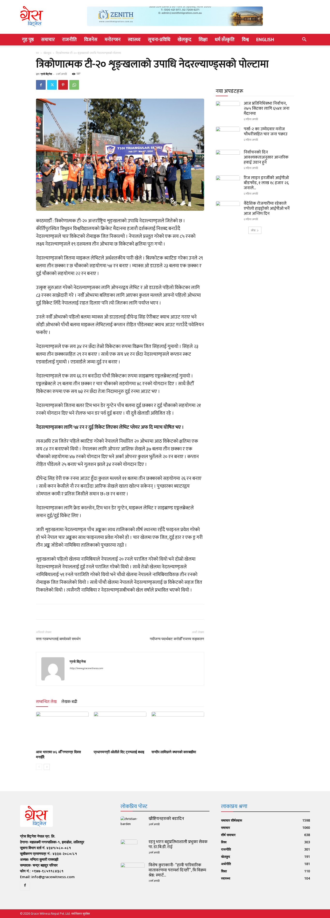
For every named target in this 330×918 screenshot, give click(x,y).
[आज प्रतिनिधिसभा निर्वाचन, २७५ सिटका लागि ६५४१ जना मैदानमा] (228, 109)
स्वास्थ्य (134, 40)
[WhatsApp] (74, 85)
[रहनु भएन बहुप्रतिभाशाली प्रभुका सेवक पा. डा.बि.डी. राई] (129, 847)
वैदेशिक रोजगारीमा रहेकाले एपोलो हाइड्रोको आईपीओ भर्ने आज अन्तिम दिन (267, 208)
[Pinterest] (63, 85)
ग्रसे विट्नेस (46, 74)
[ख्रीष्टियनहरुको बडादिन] (133, 824)
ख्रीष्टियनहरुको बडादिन (166, 818)
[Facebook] (41, 85)
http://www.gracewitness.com (86, 668)
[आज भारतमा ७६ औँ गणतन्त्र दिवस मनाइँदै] (62, 730)
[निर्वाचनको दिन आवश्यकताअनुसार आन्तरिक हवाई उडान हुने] (228, 158)
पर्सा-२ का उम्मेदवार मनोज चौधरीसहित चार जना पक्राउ (265, 131)
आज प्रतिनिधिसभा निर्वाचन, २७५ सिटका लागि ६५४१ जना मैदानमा (266, 108)
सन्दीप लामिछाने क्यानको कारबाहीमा (173, 752)
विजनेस (90, 40)
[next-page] (47, 767)
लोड (253, 230)
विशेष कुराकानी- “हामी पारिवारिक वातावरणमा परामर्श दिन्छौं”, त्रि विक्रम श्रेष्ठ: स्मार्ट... (177, 870)
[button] (304, 40)
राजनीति (69, 40)
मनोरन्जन (113, 40)
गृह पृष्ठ (28, 40)
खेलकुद (184, 40)
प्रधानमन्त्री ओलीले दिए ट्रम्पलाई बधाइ (119, 752)
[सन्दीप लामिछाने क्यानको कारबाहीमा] (177, 730)
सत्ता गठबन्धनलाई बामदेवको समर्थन (58, 639)
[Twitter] (52, 85)
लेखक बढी (69, 701)
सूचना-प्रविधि (159, 40)
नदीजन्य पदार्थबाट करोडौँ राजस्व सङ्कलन (177, 639)
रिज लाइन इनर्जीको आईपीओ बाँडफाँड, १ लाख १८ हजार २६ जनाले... (266, 183)
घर (37, 53)
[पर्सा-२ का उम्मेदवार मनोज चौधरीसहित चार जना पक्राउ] (228, 135)
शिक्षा (203, 40)
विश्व (245, 40)
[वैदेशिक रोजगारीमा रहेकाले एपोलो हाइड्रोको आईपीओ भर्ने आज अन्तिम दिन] (228, 209)
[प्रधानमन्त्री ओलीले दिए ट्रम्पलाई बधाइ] (120, 730)
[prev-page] (39, 767)
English (265, 40)
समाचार (48, 40)
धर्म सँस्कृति (225, 40)
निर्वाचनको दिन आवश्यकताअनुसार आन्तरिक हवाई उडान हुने (266, 157)
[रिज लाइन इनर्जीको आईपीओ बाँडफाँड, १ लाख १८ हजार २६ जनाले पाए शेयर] (228, 183)
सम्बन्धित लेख (46, 701)
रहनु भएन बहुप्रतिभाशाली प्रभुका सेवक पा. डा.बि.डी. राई (178, 844)
